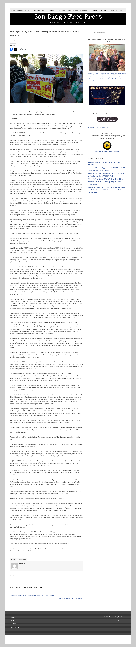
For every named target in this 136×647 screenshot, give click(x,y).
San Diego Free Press (68, 17)
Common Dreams (24, 549)
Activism (22, 587)
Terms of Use (14, 627)
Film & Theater (30, 587)
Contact (12, 620)
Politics (39, 587)
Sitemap (12, 617)
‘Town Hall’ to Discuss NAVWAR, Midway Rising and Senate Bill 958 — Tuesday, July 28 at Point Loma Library (106, 181)
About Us (13, 623)
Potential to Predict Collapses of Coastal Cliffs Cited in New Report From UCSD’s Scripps (106, 174)
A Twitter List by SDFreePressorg (98, 128)
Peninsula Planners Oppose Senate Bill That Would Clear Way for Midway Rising (106, 168)
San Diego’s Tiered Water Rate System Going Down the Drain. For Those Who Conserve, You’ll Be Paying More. (106, 189)
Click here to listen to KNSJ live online (107, 151)
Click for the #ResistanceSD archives (107, 107)
